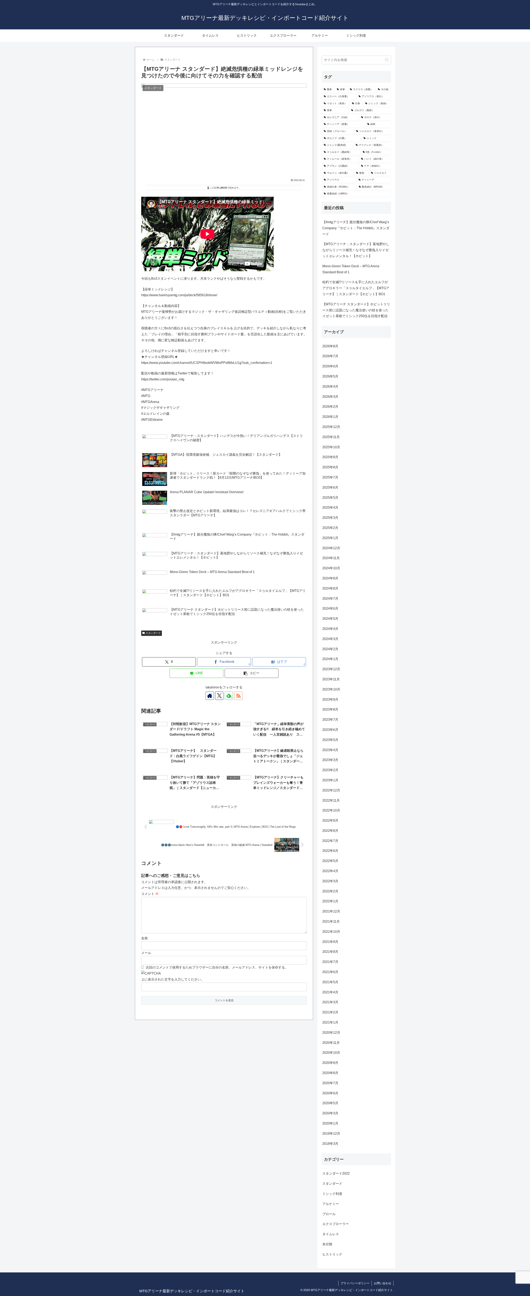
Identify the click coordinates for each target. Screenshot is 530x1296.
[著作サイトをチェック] (210, 696)
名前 (144, 938)
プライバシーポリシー (355, 1283)
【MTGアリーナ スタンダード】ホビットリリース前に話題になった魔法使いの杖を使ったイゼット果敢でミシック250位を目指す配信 (356, 310)
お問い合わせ (382, 1283)
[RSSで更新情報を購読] (238, 696)
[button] (251, 673)
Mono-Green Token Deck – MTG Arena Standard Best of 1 (350, 269)
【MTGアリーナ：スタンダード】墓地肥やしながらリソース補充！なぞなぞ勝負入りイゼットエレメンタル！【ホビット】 (355, 250)
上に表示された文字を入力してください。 (172, 979)
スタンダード (153, 633)
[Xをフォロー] (219, 696)
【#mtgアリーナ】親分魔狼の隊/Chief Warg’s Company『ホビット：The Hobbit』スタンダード (355, 228)
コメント (150, 894)
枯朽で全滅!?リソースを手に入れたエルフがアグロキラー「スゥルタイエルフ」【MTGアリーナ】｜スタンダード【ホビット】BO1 (355, 288)
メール (146, 953)
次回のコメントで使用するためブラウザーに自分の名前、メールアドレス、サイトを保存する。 (217, 967)
